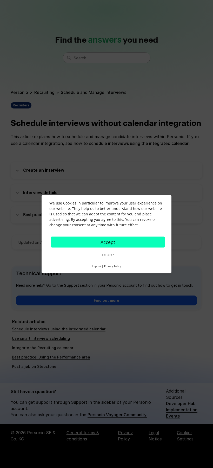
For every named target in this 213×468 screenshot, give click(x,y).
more (108, 254)
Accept (108, 242)
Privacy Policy (112, 266)
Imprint (96, 266)
